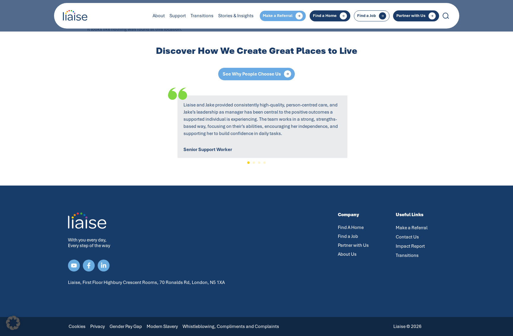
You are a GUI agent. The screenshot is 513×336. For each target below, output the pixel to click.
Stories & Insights (236, 16)
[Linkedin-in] (104, 265)
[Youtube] (74, 265)
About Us (347, 254)
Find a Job (348, 236)
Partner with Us (353, 245)
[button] (248, 162)
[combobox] (467, 16)
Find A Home (351, 227)
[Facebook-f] (89, 265)
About (159, 16)
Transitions (202, 16)
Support (178, 16)
